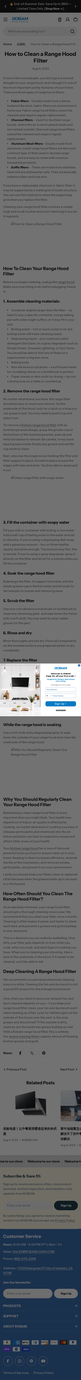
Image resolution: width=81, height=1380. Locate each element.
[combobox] (49, 696)
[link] (61, 668)
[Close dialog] (79, 665)
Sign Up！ (60, 703)
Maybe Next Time (61, 710)
